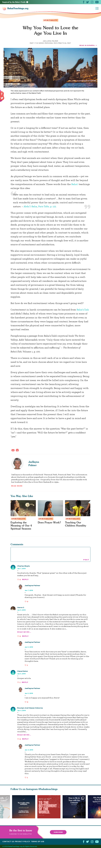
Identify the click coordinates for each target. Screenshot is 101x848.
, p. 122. (47, 206)
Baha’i (74, 184)
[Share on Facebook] (1, 94)
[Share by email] (13, 449)
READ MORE (17, 486)
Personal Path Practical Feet (58, 43)
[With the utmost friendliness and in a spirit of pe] (50, 806)
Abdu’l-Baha (30, 206)
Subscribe (58, 832)
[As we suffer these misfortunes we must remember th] (23, 806)
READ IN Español (87, 45)
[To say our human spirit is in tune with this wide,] (75, 806)
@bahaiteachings (48, 789)
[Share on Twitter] (2, 98)
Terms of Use (37, 841)
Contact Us (8, 841)
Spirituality (50, 20)
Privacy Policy (22, 841)
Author (28, 587)
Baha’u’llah (83, 309)
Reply (25, 579)
